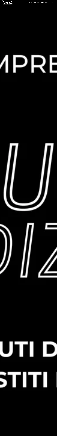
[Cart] (54, 2)
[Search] (50, 2)
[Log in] (52, 2)
